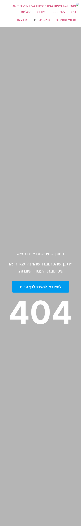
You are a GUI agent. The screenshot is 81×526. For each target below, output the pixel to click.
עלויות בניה (58, 12)
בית (73, 12)
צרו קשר (22, 20)
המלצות (26, 12)
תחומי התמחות (66, 20)
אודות (41, 12)
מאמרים (44, 20)
